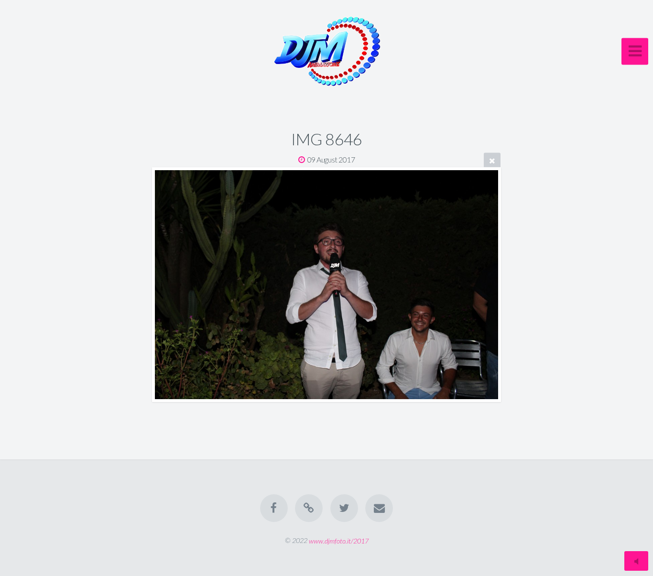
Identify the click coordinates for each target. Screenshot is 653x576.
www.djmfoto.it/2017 (339, 540)
